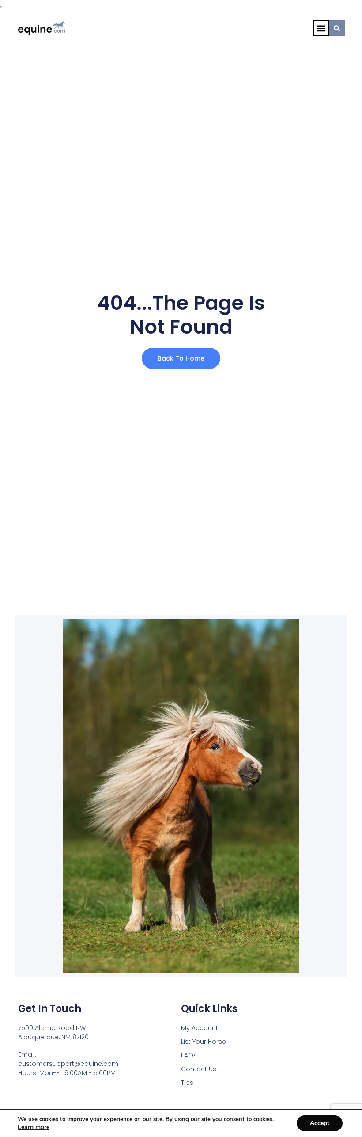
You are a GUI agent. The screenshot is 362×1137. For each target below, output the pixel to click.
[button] (321, 28)
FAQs (189, 1055)
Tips (187, 1082)
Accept (319, 1123)
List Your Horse (203, 1041)
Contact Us (198, 1069)
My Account (199, 1027)
